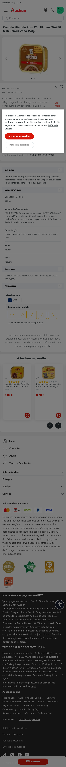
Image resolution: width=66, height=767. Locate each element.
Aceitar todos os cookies (19, 136)
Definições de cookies (19, 145)
